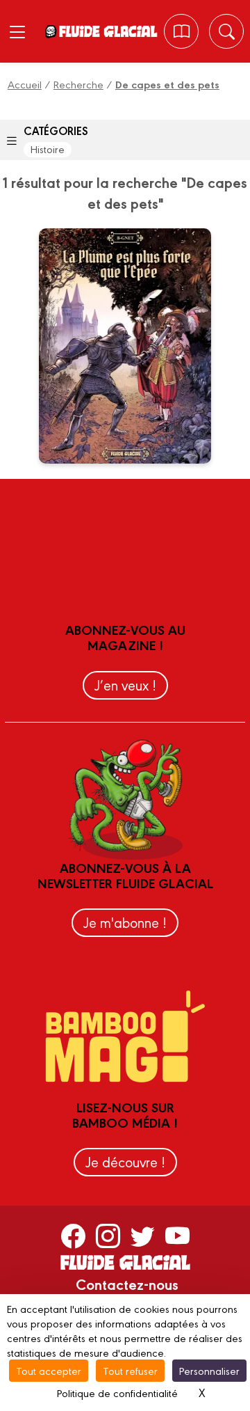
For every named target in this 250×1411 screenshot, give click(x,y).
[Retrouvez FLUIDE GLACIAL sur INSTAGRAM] (108, 1236)
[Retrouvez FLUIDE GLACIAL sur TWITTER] (143, 1236)
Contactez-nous (127, 1283)
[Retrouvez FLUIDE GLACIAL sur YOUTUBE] (177, 1236)
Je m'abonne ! (125, 922)
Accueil (25, 84)
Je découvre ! (125, 1161)
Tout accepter (48, 1370)
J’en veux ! (125, 684)
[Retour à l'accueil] (107, 31)
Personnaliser (209, 1370)
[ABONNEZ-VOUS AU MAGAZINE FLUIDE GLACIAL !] (182, 31)
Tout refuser (130, 1370)
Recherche (78, 84)
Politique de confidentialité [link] (117, 1392)
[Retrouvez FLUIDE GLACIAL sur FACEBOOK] (73, 1236)
